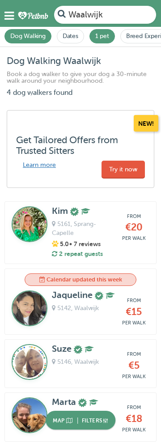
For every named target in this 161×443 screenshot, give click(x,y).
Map (59, 420)
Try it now (123, 169)
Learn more (39, 165)
